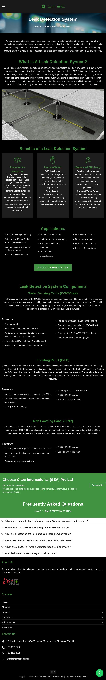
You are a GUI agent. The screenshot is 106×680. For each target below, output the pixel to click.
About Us (6, 607)
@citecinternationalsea (18, 659)
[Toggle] (2, 521)
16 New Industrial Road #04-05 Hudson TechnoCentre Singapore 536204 (40, 641)
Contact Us (7, 627)
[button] (3, 6)
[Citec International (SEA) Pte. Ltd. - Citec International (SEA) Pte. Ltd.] (53, 6)
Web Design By (76, 676)
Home (38, 27)
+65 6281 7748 (13, 647)
